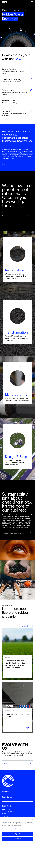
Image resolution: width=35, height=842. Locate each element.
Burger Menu (32, 2)
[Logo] (8, 781)
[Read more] (17, 666)
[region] (17, 829)
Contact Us (5, 816)
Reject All (17, 834)
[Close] (33, 820)
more (17, 71)
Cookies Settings (17, 829)
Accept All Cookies (17, 838)
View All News (25, 626)
